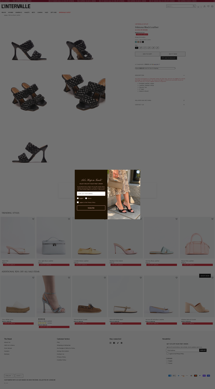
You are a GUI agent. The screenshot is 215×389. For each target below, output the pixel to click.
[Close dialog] (138, 171)
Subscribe (91, 208)
